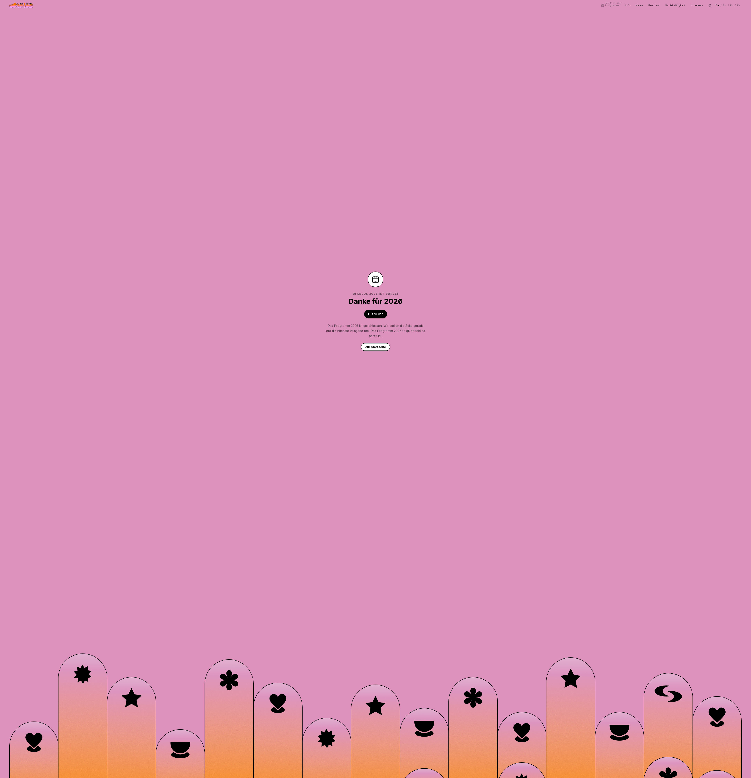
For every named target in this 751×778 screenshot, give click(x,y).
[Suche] (710, 5)
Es (738, 5)
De (717, 5)
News (639, 5)
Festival (654, 5)
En (724, 5)
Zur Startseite (375, 347)
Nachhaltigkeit (675, 5)
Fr (731, 5)
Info (628, 5)
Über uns (697, 5)
